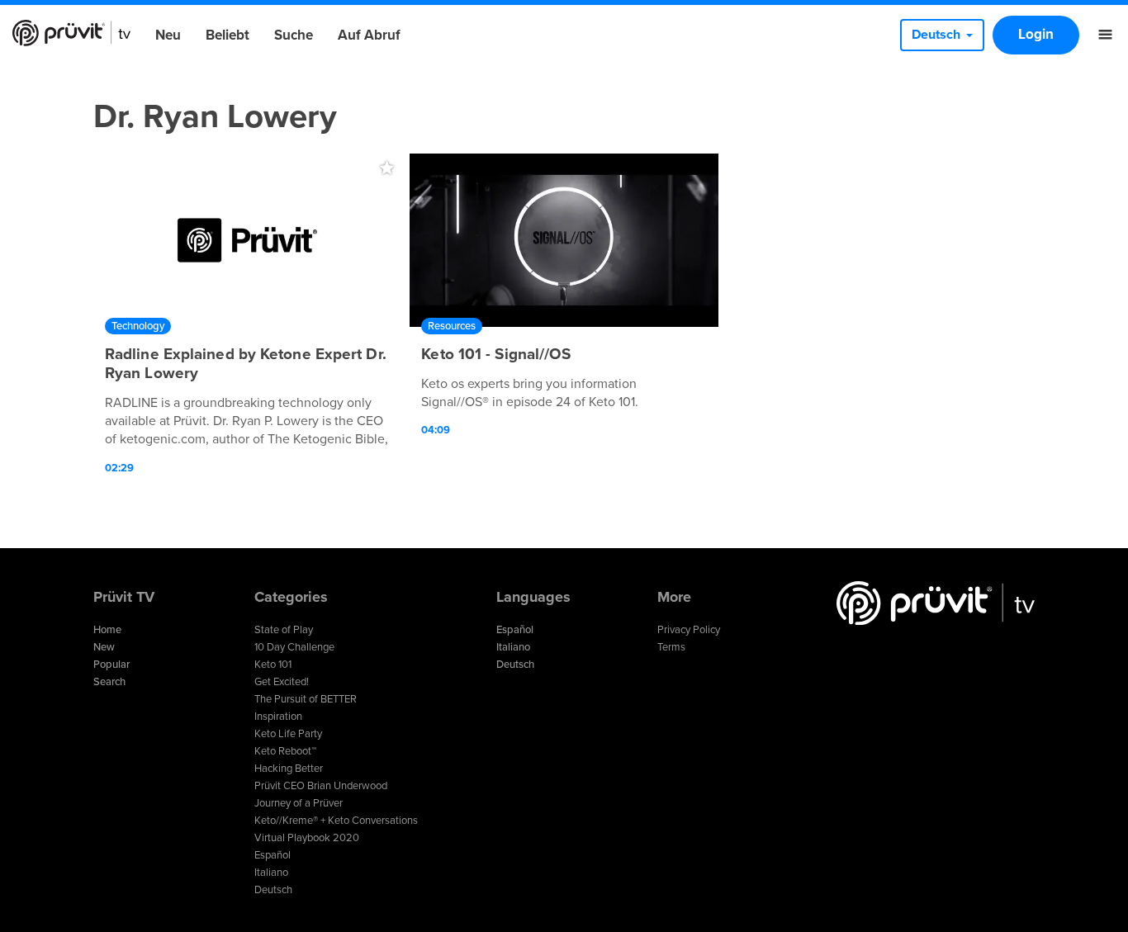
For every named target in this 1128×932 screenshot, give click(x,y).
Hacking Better (288, 768)
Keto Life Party (288, 733)
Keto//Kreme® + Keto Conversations (336, 820)
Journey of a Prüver (298, 803)
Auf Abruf (369, 35)
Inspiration (278, 716)
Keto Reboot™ (285, 751)
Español (272, 855)
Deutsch (273, 890)
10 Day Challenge (294, 647)
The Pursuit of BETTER (305, 699)
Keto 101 (272, 664)
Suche (293, 35)
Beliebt (227, 35)
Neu (168, 35)
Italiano (271, 872)
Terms (671, 647)
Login (1036, 34)
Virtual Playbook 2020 (306, 837)
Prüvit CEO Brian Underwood (320, 785)
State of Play (283, 629)
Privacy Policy (688, 629)
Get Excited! (281, 681)
